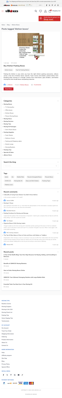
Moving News (8, 119)
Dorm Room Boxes (10, 129)
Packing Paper (46, 181)
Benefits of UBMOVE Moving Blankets (15, 263)
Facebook (3, 375)
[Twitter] (49, 5)
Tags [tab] (5, 173)
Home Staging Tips (7, 318)
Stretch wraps (9, 144)
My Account (5, 328)
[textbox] (31, 166)
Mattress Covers (10, 138)
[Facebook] (47, 5)
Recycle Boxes (49, 177)
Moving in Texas (8, 203)
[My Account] (45, 11)
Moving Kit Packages (10, 127)
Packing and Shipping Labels (13, 141)
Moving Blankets (10, 147)
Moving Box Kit (18, 181)
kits (12, 177)
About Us (4, 342)
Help (3, 352)
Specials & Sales (9, 152)
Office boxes (8, 110)
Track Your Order (6, 331)
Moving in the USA (7, 309)
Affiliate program (7, 355)
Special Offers (6, 367)
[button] (56, 166)
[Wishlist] (40, 11)
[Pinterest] (52, 5)
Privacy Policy (6, 364)
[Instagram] (58, 5)
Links (40, 5)
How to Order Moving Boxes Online (14, 270)
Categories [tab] (8, 101)
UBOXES (34, 394)
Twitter (7, 375)
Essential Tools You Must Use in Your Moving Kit (18, 284)
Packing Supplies (9, 132)
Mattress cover (9, 184)
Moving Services (8, 121)
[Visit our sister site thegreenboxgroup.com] (29, 5)
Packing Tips (7, 150)
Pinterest (11, 375)
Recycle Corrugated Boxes (34, 177)
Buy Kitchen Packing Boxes (14, 66)
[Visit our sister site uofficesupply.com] (21, 5)
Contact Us (5, 345)
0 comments (37, 85)
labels (6, 177)
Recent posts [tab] (9, 252)
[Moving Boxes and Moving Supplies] (11, 11)
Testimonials (5, 321)
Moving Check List (7, 312)
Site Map (4, 358)
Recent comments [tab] (10, 192)
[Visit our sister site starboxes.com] (14, 5)
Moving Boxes (8, 104)
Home (3, 25)
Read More (8, 89)
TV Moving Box (9, 107)
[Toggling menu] (3, 11)
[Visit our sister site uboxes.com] (6, 5)
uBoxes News (8, 155)
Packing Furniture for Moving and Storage (16, 213)
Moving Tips (7, 124)
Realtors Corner (6, 304)
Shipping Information (8, 334)
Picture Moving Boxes (11, 116)
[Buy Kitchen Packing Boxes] (31, 46)
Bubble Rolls (20, 177)
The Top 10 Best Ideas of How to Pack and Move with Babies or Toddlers (25, 235)
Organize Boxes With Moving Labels (14, 223)
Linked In (14, 375)
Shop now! (48, 19)
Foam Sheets (9, 135)
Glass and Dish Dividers (32, 181)
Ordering (4, 337)
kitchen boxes (8, 70)
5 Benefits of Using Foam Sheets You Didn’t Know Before (21, 195)
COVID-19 (8, 181)
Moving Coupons (6, 306)
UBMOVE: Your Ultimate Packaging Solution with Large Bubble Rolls (24, 277)
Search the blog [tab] (10, 162)
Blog (8, 25)
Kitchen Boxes (24, 85)
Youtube (18, 375)
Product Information (7, 340)
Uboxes (10, 85)
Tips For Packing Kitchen (22, 70)
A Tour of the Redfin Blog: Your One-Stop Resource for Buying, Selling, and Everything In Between (30, 255)
